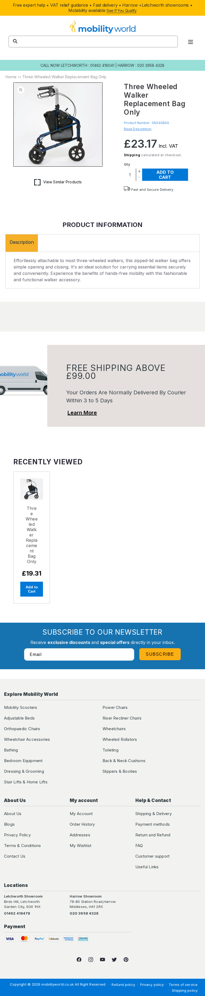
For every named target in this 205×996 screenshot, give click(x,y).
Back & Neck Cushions (123, 760)
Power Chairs (115, 707)
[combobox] (93, 41)
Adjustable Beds (19, 718)
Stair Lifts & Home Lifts (26, 781)
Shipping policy (185, 990)
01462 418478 (17, 913)
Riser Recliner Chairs (121, 718)
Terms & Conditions (22, 845)
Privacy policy (152, 984)
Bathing (11, 750)
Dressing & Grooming (24, 771)
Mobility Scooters (20, 707)
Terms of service (183, 984)
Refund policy (123, 984)
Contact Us (14, 856)
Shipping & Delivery (153, 813)
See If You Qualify (122, 10)
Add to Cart (32, 589)
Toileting (110, 750)
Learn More (82, 413)
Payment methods (152, 824)
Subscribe (160, 654)
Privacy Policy (17, 834)
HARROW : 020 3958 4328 (141, 65)
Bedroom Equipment (23, 760)
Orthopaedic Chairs (22, 728)
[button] (190, 41)
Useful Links (147, 866)
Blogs (9, 824)
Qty (127, 164)
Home (11, 76)
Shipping (132, 155)
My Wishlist (80, 845)
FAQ (139, 845)
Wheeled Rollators (119, 739)
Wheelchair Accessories (27, 739)
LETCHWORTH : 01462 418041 (87, 65)
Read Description (138, 129)
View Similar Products (62, 182)
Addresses (80, 834)
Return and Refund (152, 834)
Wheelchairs (114, 728)
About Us (13, 813)
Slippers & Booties (119, 771)
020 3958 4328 (84, 913)
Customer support (152, 856)
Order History (82, 824)
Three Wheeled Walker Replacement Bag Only (32, 535)
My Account (81, 813)
